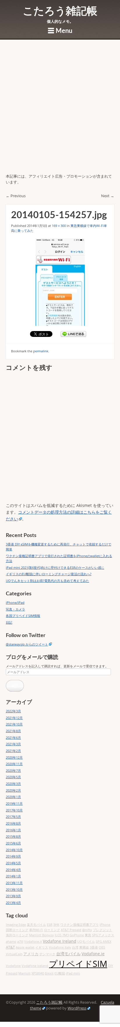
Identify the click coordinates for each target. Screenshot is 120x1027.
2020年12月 (14, 757)
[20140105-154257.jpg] (60, 282)
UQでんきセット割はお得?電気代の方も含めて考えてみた (47, 580)
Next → (107, 195)
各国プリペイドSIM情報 (23, 615)
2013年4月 (13, 902)
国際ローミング (17, 930)
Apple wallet (25, 947)
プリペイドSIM (78, 964)
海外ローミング (17, 935)
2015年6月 (13, 843)
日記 (9, 622)
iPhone (105, 925)
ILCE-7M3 (62, 935)
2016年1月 (13, 830)
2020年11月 (14, 764)
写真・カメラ (15, 609)
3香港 (94, 947)
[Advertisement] (60, 110)
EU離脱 (59, 973)
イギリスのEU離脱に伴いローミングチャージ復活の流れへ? (48, 574)
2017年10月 (14, 810)
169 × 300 (59, 225)
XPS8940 (37, 973)
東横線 (84, 947)
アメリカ (30, 953)
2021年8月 (13, 731)
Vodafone (13, 966)
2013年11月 (14, 883)
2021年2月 (13, 750)
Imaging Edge (16, 925)
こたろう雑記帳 (60, 11)
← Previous (16, 195)
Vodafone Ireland (59, 941)
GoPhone (77, 935)
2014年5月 (13, 863)
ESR (49, 925)
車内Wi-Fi (36, 930)
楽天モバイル (36, 925)
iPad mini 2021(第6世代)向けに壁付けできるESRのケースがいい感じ (55, 567)
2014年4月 (13, 869)
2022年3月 (13, 711)
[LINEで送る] (73, 334)
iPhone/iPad (15, 602)
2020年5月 (13, 777)
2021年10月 (14, 724)
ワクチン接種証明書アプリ (79, 925)
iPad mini (73, 973)
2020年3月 (13, 783)
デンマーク (47, 954)
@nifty (87, 930)
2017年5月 (13, 816)
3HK (56, 925)
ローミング (52, 930)
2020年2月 (13, 790)
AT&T (10, 947)
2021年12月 (14, 717)
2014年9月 (13, 856)
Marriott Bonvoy (41, 935)
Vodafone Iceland (35, 966)
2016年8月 (13, 823)
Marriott (24, 973)
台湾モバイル (68, 953)
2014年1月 (13, 876)
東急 (88, 935)
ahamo (11, 941)
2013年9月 (13, 896)
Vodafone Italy (60, 947)
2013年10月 (14, 889)
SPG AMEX (103, 941)
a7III (20, 941)
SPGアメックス (103, 935)
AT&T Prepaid (71, 930)
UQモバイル (86, 941)
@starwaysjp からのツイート (27, 644)
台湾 (75, 947)
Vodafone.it (33, 941)
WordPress (77, 1008)
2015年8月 (13, 836)
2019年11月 (14, 803)
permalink (40, 351)
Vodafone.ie (93, 953)
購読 (14, 685)
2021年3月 (13, 744)
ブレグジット (102, 930)
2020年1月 (13, 797)
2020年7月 (13, 770)
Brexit (49, 973)
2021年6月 (13, 737)
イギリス (41, 947)
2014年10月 (14, 850)
